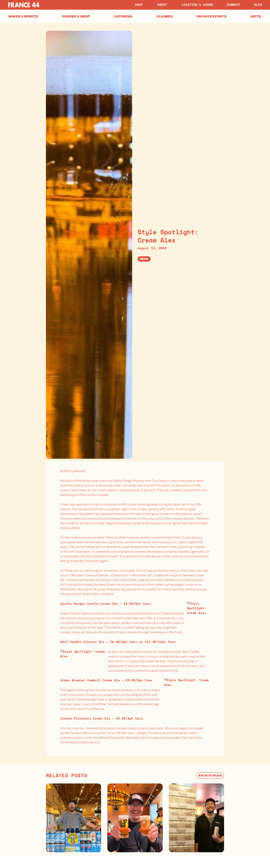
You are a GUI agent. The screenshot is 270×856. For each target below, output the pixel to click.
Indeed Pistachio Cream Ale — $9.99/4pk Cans (101, 718)
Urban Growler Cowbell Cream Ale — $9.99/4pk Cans (106, 680)
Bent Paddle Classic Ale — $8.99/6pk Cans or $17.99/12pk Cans (117, 642)
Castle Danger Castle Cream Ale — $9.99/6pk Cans (105, 603)
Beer (144, 258)
